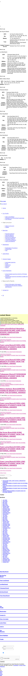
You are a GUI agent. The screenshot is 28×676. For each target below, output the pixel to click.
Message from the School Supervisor (14, 218)
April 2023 (5, 546)
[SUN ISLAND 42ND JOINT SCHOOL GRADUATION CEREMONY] (14, 325)
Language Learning (10, 262)
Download (2, 661)
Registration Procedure (11, 248)
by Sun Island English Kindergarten (14, 337)
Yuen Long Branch (10, 241)
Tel (1, 647)
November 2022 (6, 550)
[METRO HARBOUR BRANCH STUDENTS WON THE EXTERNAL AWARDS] (14, 385)
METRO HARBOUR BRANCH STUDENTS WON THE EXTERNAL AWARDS (13, 391)
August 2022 (5, 554)
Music (6, 263)
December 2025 (6, 509)
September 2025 (6, 512)
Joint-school (5, 329)
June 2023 (5, 545)
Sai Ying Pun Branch (10, 237)
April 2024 (5, 533)
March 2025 (5, 520)
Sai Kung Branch (9, 236)
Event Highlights (7, 270)
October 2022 (6, 552)
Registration (6, 244)
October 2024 (6, 526)
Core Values (8, 219)
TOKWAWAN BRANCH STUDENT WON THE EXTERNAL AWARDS (13, 376)
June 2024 (5, 530)
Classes (7, 227)
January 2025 (6, 522)
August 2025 (5, 514)
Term (1, 650)
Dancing (7, 266)
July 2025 (5, 515)
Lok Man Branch (9, 235)
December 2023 (6, 538)
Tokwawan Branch (10, 238)
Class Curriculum (9, 226)
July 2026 (5, 500)
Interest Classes (7, 259)
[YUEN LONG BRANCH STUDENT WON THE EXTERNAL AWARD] (14, 356)
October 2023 (6, 540)
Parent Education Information (13, 284)
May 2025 (5, 517)
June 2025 (5, 516)
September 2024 (6, 528)
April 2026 (5, 504)
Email (1, 649)
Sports (7, 267)
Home (4, 208)
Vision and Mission (9, 216)
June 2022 (5, 555)
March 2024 (5, 534)
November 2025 (6, 510)
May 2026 (5, 502)
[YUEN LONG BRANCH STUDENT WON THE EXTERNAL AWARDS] (14, 458)
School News (15, 329)
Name (1, 646)
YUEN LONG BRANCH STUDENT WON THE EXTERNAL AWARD (12, 361)
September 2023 (6, 541)
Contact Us (5, 290)
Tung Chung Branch (10, 240)
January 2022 (6, 558)
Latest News (6, 253)
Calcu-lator (1, 674)
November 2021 (6, 560)
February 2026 (6, 506)
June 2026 (5, 501)
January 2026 (6, 507)
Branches (5, 230)
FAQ (6, 250)
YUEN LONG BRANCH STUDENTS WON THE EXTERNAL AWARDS (12, 347)
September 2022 (6, 553)
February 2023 (6, 549)
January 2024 (6, 536)
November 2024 (6, 525)
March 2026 (5, 505)
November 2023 (6, 539)
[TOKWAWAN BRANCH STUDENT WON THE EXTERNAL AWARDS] (14, 371)
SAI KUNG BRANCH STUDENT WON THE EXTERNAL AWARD (12, 434)
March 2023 (5, 548)
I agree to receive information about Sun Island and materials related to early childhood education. (15, 653)
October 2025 (6, 511)
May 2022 (5, 557)
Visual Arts (8, 265)
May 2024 (5, 531)
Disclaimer (15, 665)
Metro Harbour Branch (9, 389)
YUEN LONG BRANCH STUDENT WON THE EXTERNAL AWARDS (12, 463)
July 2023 (5, 544)
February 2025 (6, 521)
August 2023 (5, 543)
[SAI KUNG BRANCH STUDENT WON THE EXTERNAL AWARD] (14, 429)
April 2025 (5, 519)
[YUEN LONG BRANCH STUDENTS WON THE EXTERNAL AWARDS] (14, 342)
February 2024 (6, 535)
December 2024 (6, 524)
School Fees (8, 249)
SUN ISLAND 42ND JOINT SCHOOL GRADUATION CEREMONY (13, 332)
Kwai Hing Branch (9, 233)
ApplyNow (1, 672)
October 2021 (6, 562)
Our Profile (6, 213)
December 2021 (6, 559)
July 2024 (5, 529)
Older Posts (3, 473)
